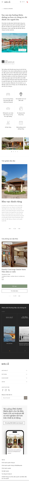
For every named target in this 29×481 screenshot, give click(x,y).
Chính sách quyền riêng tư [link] (8, 462)
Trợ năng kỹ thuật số (7, 474)
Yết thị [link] (3, 459)
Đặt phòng (4, 374)
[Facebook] (3, 390)
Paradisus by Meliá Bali (8, 8)
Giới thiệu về (5, 370)
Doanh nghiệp (5, 378)
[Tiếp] (19, 228)
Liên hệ (3, 381)
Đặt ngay (14, 286)
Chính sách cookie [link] (6, 468)
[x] (9, 390)
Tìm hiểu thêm (14, 291)
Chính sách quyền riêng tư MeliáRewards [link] (12, 465)
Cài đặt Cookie (5, 471)
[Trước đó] (10, 228)
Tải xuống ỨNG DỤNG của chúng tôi (14, 423)
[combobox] (23, 2)
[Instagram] (6, 390)
